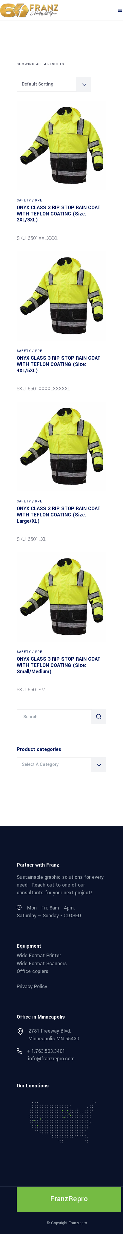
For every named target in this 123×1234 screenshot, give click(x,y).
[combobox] (54, 84)
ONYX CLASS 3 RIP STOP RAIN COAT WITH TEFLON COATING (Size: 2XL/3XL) (59, 213)
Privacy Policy (32, 986)
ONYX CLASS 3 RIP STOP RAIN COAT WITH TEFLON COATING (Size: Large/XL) (59, 514)
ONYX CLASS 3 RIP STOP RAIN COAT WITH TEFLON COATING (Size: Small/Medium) (59, 665)
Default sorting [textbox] (37, 84)
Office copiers (32, 971)
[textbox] (61, 765)
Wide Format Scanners (42, 963)
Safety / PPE (29, 200)
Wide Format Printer (39, 955)
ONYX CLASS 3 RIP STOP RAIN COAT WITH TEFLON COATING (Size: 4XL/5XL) (59, 364)
